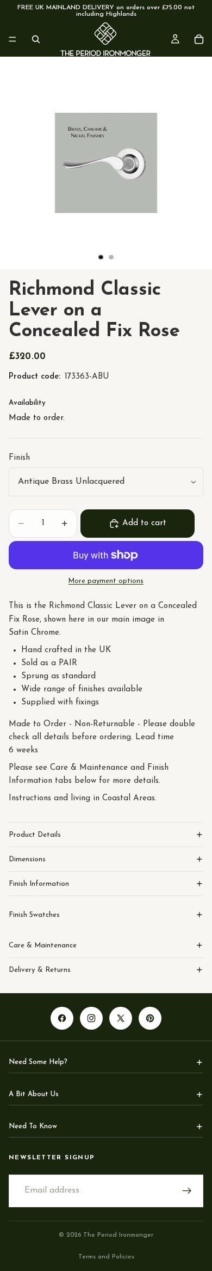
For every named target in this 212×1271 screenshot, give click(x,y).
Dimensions (27, 859)
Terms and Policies (106, 1257)
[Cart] (199, 39)
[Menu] (12, 39)
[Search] (36, 39)
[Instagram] (91, 1018)
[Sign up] (187, 1190)
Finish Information (39, 883)
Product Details (35, 834)
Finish (19, 458)
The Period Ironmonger (118, 1235)
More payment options (106, 581)
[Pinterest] (150, 1018)
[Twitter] (121, 1018)
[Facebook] (62, 1018)
